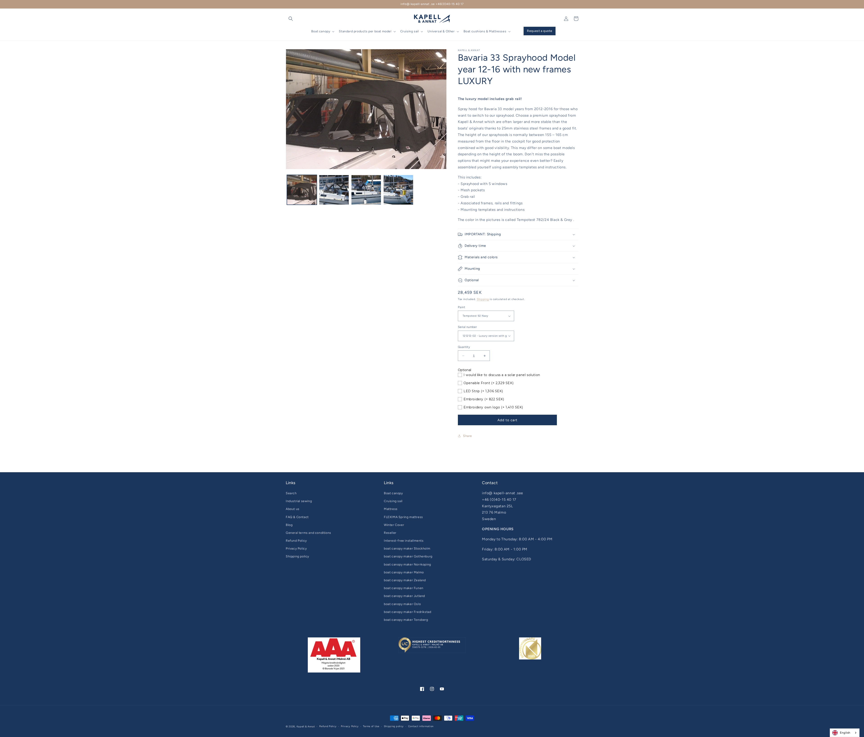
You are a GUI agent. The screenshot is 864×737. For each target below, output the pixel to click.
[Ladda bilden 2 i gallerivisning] (334, 190)
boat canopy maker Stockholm (407, 548)
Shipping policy (297, 556)
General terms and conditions (308, 533)
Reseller (390, 533)
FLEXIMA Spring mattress (403, 517)
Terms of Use (371, 726)
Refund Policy (296, 541)
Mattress (391, 509)
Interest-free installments (404, 541)
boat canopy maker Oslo (402, 604)
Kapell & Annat (306, 726)
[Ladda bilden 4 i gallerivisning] (398, 190)
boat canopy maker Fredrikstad (407, 612)
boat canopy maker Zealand (405, 580)
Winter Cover (394, 525)
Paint (461, 307)
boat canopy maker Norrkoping (407, 564)
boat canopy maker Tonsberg (406, 620)
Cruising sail (393, 501)
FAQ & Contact (297, 517)
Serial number (467, 327)
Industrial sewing (299, 501)
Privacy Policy (296, 548)
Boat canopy (393, 493)
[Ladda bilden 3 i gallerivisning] (366, 190)
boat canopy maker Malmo (404, 572)
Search (291, 493)
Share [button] (467, 436)
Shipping (483, 299)
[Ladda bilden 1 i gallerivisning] (302, 190)
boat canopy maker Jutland (404, 596)
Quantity (464, 347)
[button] (291, 19)
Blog (289, 525)
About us (292, 509)
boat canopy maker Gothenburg (408, 556)
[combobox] (845, 732)
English (845, 732)
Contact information (421, 726)
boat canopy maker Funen (403, 588)
